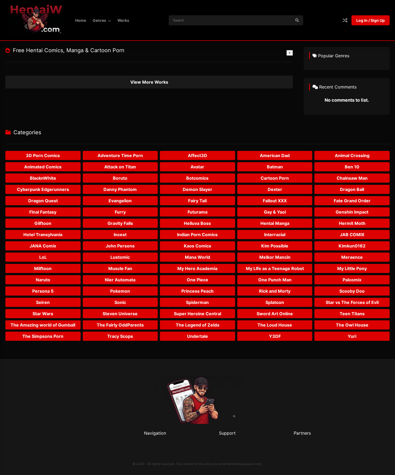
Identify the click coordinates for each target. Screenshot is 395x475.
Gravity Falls (120, 223)
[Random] (345, 20)
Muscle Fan (120, 268)
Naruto (43, 279)
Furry (120, 212)
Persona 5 (42, 291)
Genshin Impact (352, 212)
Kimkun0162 (352, 246)
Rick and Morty (274, 291)
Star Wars (43, 313)
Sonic (120, 302)
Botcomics (197, 178)
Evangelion (120, 200)
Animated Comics (43, 166)
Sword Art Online (275, 313)
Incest (120, 234)
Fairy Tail (197, 200)
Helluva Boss (197, 223)
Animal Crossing (352, 155)
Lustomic (120, 257)
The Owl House (352, 325)
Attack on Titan (120, 166)
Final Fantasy (42, 212)
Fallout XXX (275, 200)
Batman (275, 166)
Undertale (197, 336)
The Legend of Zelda (197, 325)
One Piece (197, 279)
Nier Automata (120, 279)
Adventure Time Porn (120, 155)
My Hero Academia (197, 268)
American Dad (275, 155)
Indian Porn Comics (197, 234)
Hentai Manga (274, 223)
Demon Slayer (197, 189)
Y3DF (275, 336)
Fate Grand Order (352, 200)
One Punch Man (275, 279)
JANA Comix (43, 246)
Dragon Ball (352, 189)
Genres (100, 20)
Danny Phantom (120, 189)
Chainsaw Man (352, 178)
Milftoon (43, 268)
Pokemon (120, 291)
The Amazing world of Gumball (42, 325)
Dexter (275, 189)
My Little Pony (352, 268)
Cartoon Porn (275, 178)
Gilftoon (42, 223)
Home (80, 20)
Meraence (352, 257)
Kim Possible (274, 246)
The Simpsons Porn (42, 336)
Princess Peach (197, 291)
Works (123, 20)
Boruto (120, 178)
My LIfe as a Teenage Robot (275, 268)
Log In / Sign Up (370, 20)
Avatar (197, 166)
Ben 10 (352, 166)
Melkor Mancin (274, 257)
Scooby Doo (352, 291)
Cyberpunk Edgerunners (43, 189)
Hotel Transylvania (42, 234)
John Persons (120, 246)
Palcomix (352, 279)
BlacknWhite (43, 178)
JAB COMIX (352, 234)
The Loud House (274, 325)
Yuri (352, 336)
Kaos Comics (197, 246)
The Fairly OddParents (120, 325)
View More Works (149, 82)
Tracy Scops (120, 336)
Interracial (274, 234)
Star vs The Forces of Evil (352, 302)
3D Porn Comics (43, 155)
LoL (43, 257)
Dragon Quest (43, 200)
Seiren (43, 302)
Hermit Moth (352, 223)
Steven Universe (120, 313)
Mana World (197, 257)
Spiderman (197, 302)
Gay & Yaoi (275, 212)
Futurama (197, 212)
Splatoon (274, 302)
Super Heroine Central (197, 313)
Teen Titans (352, 313)
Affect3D (197, 155)
